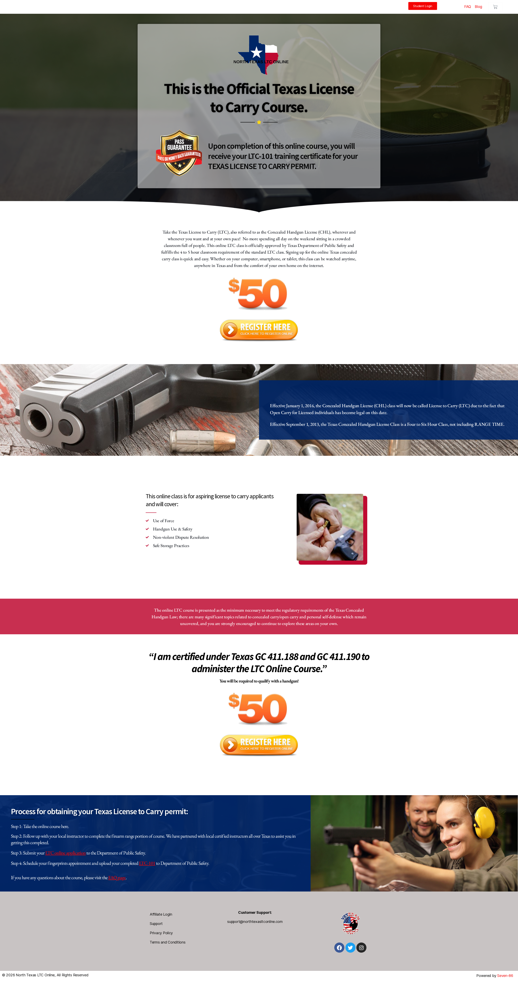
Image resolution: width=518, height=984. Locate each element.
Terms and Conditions (168, 942)
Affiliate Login (161, 914)
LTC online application (65, 853)
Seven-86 (505, 975)
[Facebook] (339, 948)
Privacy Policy (161, 933)
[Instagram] (361, 948)
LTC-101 (147, 863)
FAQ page (117, 877)
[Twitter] (350, 948)
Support (156, 923)
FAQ (467, 6)
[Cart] (495, 7)
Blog (478, 6)
